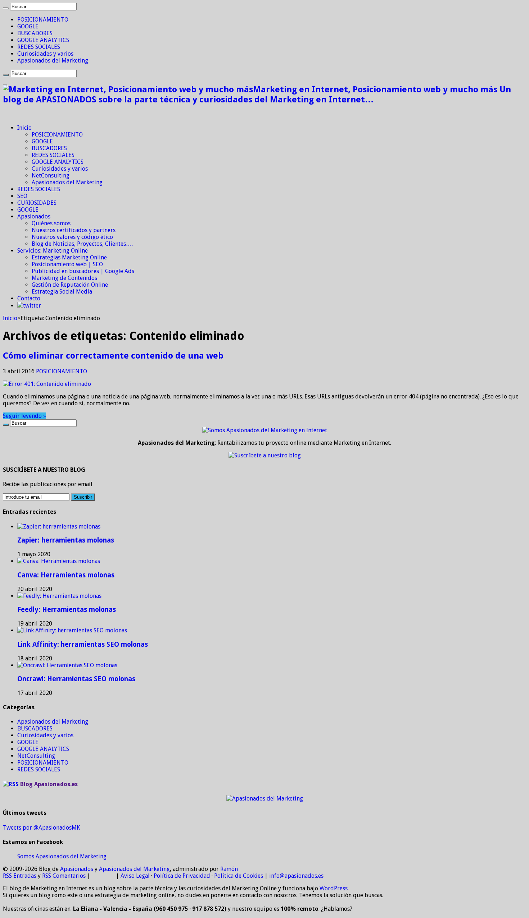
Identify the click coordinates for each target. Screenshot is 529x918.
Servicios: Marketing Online (52, 250)
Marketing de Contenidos (64, 278)
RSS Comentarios (64, 875)
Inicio (24, 127)
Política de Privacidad (182, 875)
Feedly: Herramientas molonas (66, 609)
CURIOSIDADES (36, 202)
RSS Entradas (19, 875)
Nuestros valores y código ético (72, 237)
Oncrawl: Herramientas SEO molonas (76, 679)
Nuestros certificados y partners (74, 230)
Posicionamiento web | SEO (67, 264)
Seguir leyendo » (24, 415)
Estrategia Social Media (62, 291)
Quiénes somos (51, 223)
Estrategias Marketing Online (69, 257)
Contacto (28, 298)
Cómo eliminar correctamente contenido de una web (113, 356)
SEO (22, 196)
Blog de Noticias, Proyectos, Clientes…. (82, 243)
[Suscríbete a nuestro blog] (265, 455)
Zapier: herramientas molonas (65, 540)
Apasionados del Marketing (52, 60)
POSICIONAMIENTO (42, 19)
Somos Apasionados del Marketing (62, 856)
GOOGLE (28, 26)
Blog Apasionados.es (49, 784)
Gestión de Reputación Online (70, 284)
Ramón (229, 869)
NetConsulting (50, 175)
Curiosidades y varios (45, 53)
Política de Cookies (238, 875)
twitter (32, 305)
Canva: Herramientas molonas (65, 575)
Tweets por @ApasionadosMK (41, 827)
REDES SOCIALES (38, 46)
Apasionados (33, 216)
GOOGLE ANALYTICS (43, 40)
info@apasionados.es (296, 875)
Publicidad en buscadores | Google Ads (83, 271)
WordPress (334, 888)
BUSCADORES (35, 33)
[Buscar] (6, 8)
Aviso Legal (135, 875)
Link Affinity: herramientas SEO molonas (82, 644)
